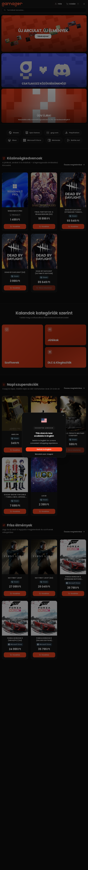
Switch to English (44, 449)
